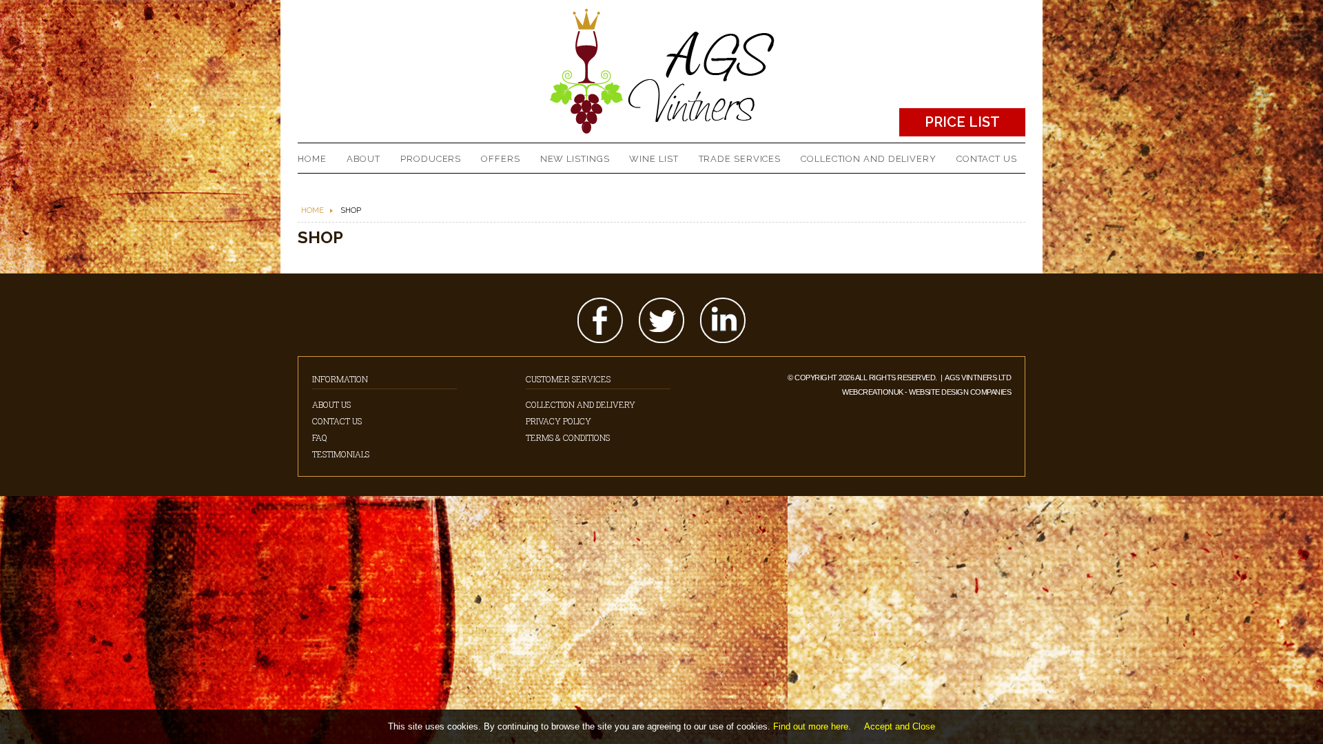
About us (331, 404)
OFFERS (500, 159)
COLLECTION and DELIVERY (868, 159)
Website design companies (960, 392)
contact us (986, 159)
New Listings (575, 159)
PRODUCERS (430, 159)
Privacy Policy (558, 420)
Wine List (653, 159)
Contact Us (337, 420)
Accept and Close (899, 726)
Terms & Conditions (568, 437)
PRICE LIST (962, 122)
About (364, 159)
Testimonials (340, 453)
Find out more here (810, 726)
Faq (319, 437)
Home (312, 159)
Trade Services (740, 159)
